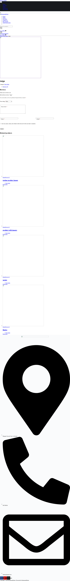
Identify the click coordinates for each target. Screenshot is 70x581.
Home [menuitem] (4, 4)
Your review (4, 106)
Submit (2, 128)
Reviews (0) (5, 86)
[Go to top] (0, 13)
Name (2, 119)
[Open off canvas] (1, 32)
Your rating (3, 101)
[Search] (1, 28)
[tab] (36, 86)
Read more (5, 184)
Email (38, 119)
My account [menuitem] (5, 9)
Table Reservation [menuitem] (7, 22)
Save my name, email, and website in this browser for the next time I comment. (19, 123)
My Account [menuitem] (5, 21)
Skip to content (3, 0)
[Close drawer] (1, 2)
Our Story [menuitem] (5, 5)
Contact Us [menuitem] (5, 8)
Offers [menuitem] (4, 6)
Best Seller (7, 84)
